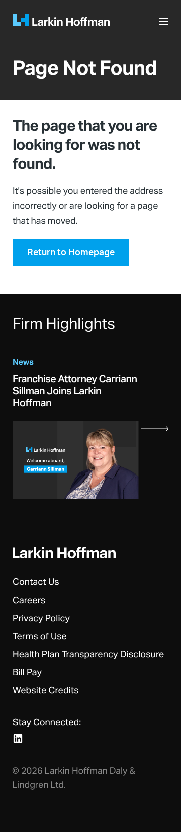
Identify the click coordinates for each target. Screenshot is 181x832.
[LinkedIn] (18, 738)
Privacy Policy (41, 618)
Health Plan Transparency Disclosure (88, 654)
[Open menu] (165, 24)
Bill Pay (27, 672)
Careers (29, 600)
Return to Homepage (71, 252)
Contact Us (36, 582)
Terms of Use (40, 636)
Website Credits (46, 690)
